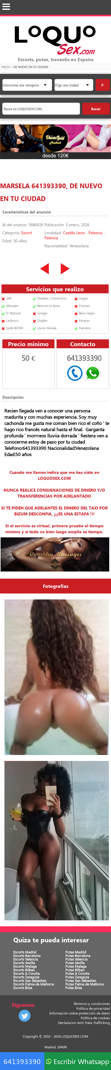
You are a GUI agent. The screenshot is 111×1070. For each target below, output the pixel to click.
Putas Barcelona (77, 955)
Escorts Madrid (24, 951)
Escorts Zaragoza (26, 976)
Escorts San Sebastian (29, 980)
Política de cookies (95, 1017)
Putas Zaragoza (77, 976)
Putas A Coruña (77, 973)
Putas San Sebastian (80, 980)
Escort (26, 232)
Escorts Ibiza (22, 987)
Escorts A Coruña (26, 973)
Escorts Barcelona (27, 955)
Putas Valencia (76, 959)
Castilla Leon (74, 232)
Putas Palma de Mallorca (84, 984)
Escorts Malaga (25, 966)
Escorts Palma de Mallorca (33, 984)
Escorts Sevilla (24, 962)
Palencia (95, 232)
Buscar (96, 109)
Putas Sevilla (75, 962)
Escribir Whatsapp (80, 1061)
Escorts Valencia (25, 959)
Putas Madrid (75, 951)
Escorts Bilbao (24, 969)
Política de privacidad (93, 1008)
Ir (103, 85)
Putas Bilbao (75, 969)
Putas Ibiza (73, 987)
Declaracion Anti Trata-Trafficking (84, 1022)
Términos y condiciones (91, 1003)
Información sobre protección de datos (79, 1013)
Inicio (5, 67)
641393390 (22, 1061)
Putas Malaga (75, 966)
